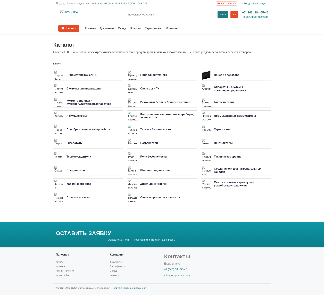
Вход (247, 3)
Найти (223, 14)
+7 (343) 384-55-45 (115, 3)
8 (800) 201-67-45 (137, 3)
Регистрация (259, 3)
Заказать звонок (226, 3)
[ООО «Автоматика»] (90, 14)
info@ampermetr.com (255, 16)
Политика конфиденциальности (129, 287)
